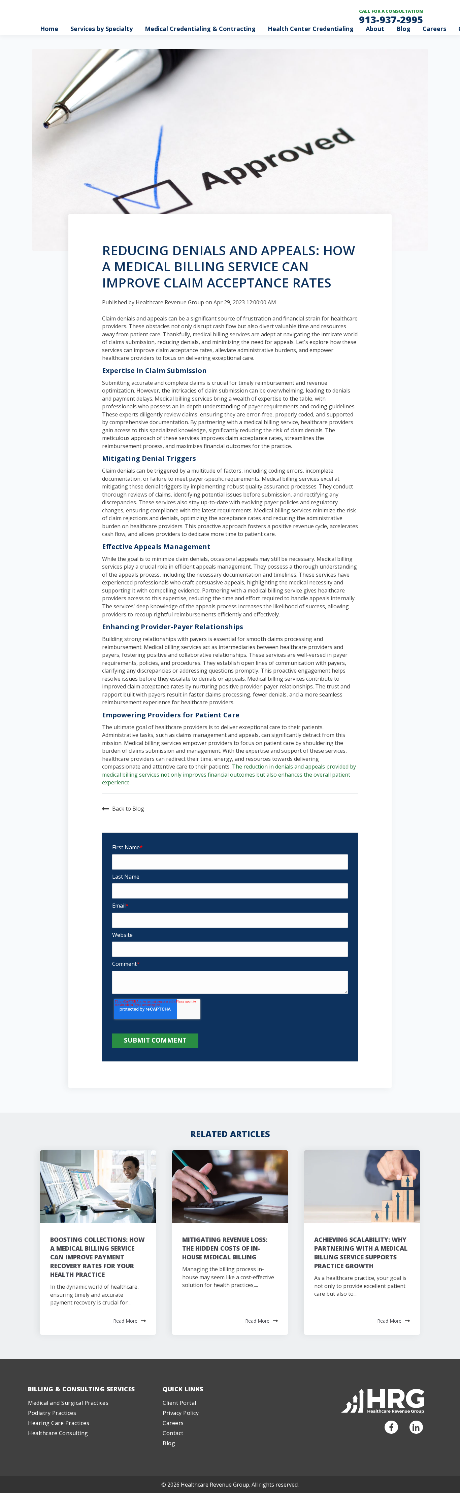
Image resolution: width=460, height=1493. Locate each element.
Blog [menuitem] (169, 1443)
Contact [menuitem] (173, 1433)
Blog (403, 29)
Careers (434, 29)
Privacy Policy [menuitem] (181, 1413)
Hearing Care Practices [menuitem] (58, 1423)
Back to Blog (128, 808)
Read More (125, 1321)
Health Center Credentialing (311, 29)
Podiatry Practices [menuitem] (52, 1413)
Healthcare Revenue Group (170, 302)
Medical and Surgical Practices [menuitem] (68, 1402)
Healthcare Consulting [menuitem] (58, 1433)
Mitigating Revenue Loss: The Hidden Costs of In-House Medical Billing (224, 1248)
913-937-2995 (391, 19)
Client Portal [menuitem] (179, 1402)
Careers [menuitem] (173, 1423)
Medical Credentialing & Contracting (200, 29)
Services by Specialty (101, 29)
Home (49, 29)
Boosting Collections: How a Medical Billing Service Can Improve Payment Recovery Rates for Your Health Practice (97, 1257)
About (375, 29)
